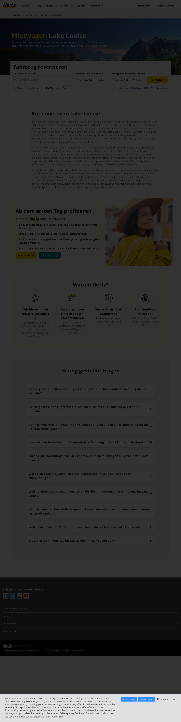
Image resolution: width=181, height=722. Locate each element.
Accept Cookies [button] (128, 699)
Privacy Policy (57, 716)
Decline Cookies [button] (146, 699)
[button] (165, 699)
